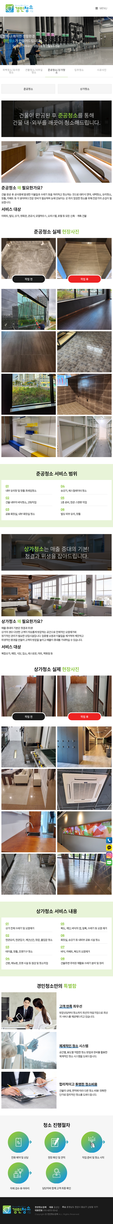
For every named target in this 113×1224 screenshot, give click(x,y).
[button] (11, 71)
